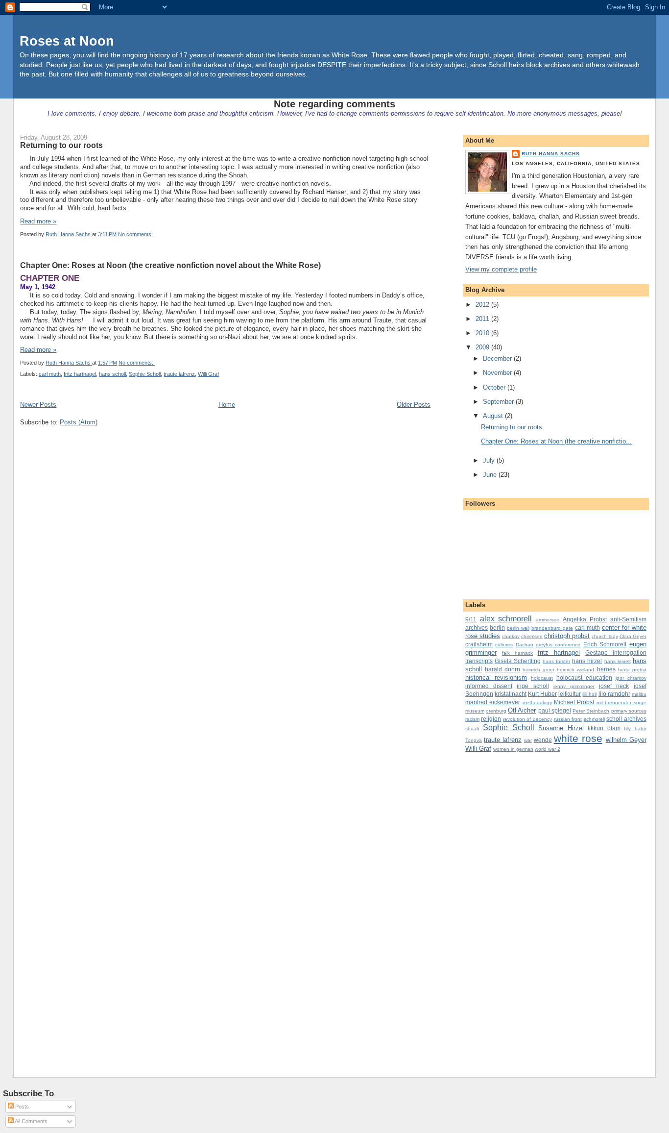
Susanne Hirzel (560, 728)
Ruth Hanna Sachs (551, 153)
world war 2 (547, 749)
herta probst (632, 669)
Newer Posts (38, 404)
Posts (21, 1106)
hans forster (556, 661)
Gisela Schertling (518, 661)
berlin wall (518, 628)
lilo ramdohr (614, 693)
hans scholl (112, 374)
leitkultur (569, 693)
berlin (497, 627)
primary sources (628, 711)
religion (491, 718)
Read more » (38, 221)
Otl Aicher (522, 710)
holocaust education (584, 677)
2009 (483, 347)
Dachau (524, 644)
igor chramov (631, 678)
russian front (568, 719)
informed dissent (488, 686)
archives (476, 627)
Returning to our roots (61, 145)
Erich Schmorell (604, 644)
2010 (483, 333)
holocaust (542, 678)
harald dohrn (502, 669)
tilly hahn (635, 728)
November (498, 372)
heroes (606, 669)
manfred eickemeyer (492, 702)
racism (472, 719)
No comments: (136, 234)
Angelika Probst (585, 619)
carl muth (50, 374)
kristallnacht (510, 693)
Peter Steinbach (591, 711)
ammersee (547, 619)
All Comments (31, 1121)
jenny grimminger (574, 686)
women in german (513, 749)
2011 (483, 318)
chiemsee (532, 636)
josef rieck (614, 686)
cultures (504, 644)
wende (543, 740)
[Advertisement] (504, 907)
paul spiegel (554, 710)
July (490, 460)
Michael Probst (574, 702)
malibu (639, 694)
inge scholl (533, 686)
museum (474, 711)
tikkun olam (604, 728)
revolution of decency (527, 719)
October (495, 387)
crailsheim (479, 644)
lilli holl (589, 694)
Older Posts (413, 404)
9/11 (471, 619)
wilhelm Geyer (626, 739)
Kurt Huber (542, 693)
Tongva (473, 740)
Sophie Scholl (145, 374)
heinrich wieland (575, 669)
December (498, 358)
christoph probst (567, 636)
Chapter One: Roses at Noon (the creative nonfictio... (556, 441)
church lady (605, 636)
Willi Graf (208, 374)
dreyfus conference (558, 644)
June (491, 474)
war (528, 740)
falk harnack (517, 653)
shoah (472, 728)
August (494, 415)
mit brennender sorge (621, 702)
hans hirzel (587, 661)
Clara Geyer (633, 636)
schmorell (594, 719)
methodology (537, 702)
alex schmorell (506, 619)
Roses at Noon (67, 41)
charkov (511, 636)
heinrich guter (538, 669)
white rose (578, 738)
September (499, 401)
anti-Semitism (628, 619)
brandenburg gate (552, 628)
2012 (483, 304)
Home (226, 404)
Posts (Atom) (78, 422)
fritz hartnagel (80, 374)
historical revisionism (496, 677)
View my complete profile (501, 269)
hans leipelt (617, 661)
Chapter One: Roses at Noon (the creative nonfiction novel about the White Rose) (170, 265)
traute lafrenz (179, 374)
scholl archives (626, 718)
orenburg (496, 711)
